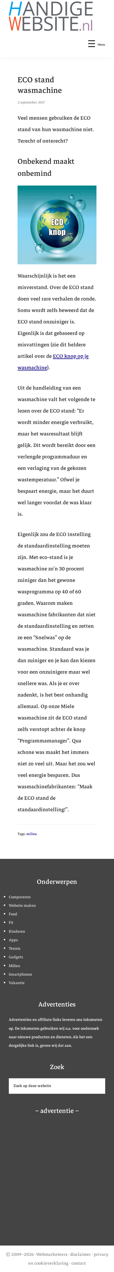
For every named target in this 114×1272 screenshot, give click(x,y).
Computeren (20, 897)
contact (78, 1263)
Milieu (14, 966)
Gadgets (16, 957)
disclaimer (80, 1254)
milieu (31, 834)
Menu (101, 44)
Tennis (14, 948)
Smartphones (20, 974)
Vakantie (17, 983)
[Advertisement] (51, 1182)
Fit (11, 922)
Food (13, 914)
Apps (13, 940)
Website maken (22, 905)
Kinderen (17, 931)
